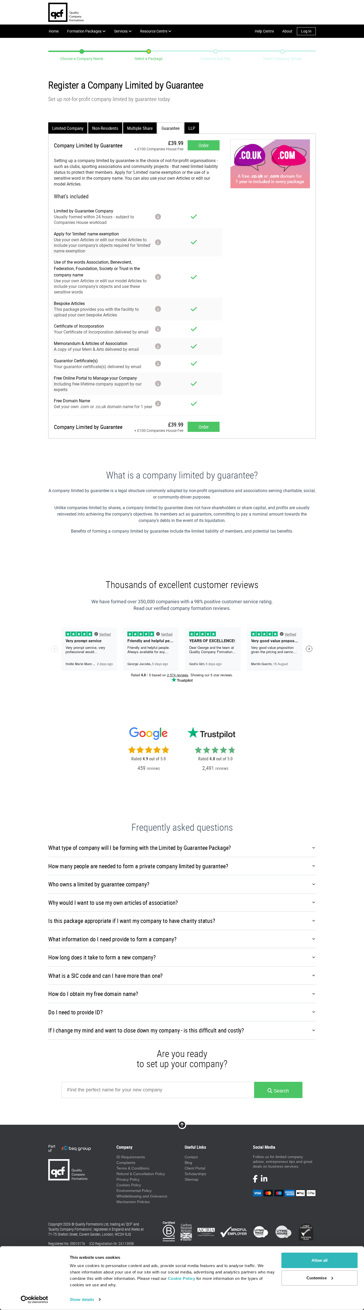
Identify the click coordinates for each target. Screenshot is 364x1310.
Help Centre (264, 31)
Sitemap (192, 1179)
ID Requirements (130, 1157)
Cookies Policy (128, 1185)
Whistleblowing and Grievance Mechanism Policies (141, 1199)
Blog (188, 1162)
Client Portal (195, 1168)
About (287, 31)
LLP (191, 128)
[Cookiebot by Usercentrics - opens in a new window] (34, 1300)
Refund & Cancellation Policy (140, 1174)
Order (204, 145)
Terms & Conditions (132, 1168)
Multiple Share (140, 128)
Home (54, 31)
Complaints (125, 1162)
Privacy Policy (128, 1179)
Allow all (320, 1260)
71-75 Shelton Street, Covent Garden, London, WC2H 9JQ (89, 1234)
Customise (316, 1277)
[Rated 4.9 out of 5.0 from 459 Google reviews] (148, 746)
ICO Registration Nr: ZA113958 (111, 1243)
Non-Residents (105, 128)
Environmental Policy (134, 1190)
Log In (306, 31)
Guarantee (170, 128)
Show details (82, 1299)
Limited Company (67, 128)
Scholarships (195, 1174)
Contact (191, 1157)
